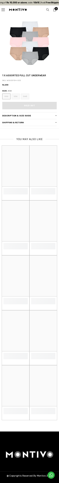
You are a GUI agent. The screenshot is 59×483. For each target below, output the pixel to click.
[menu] (3, 9)
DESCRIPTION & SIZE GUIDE (16, 116)
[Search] (47, 9)
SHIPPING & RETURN (13, 122)
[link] (15, 189)
